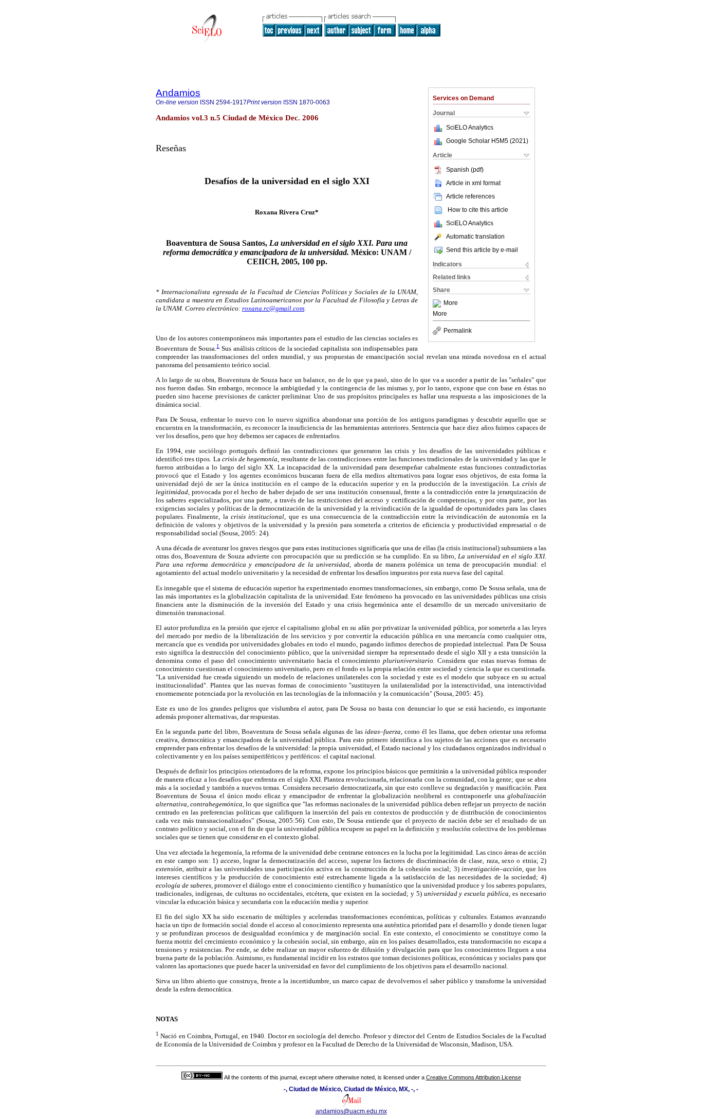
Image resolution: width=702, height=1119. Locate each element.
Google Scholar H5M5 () (487, 141)
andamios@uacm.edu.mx (351, 1111)
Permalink (458, 330)
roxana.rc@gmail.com (273, 308)
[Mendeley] (438, 303)
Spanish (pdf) (465, 169)
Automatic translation (475, 236)
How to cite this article (478, 209)
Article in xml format (473, 183)
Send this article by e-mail (482, 250)
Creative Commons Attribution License (473, 1077)
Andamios (178, 92)
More (451, 303)
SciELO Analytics (469, 127)
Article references (470, 196)
